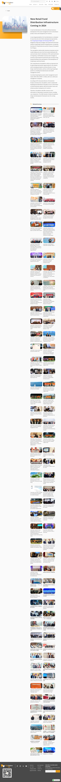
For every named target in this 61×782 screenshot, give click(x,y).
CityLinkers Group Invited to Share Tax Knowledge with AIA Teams (48, 506)
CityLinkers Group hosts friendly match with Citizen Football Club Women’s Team (36, 546)
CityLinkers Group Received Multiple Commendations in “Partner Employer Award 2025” (36, 327)
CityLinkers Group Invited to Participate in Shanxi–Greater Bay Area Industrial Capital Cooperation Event (49, 339)
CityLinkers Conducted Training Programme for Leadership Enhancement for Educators (49, 414)
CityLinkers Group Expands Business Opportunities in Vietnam (48, 607)
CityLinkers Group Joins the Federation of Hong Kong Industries (48, 518)
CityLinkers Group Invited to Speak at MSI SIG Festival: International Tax (35, 376)
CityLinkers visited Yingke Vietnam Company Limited (35, 670)
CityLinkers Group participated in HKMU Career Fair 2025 (49, 466)
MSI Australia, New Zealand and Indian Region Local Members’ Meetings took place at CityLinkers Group (48, 494)
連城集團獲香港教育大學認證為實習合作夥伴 (49, 585)
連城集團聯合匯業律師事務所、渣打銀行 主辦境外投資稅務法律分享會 (49, 629)
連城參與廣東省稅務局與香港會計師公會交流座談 (49, 701)
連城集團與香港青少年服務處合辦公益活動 (36, 607)
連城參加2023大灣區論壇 (48, 753)
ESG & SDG (41, 4)
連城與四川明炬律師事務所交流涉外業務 (36, 639)
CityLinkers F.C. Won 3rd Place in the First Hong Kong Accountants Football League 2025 (36, 364)
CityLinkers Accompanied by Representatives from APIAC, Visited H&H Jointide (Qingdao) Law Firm (49, 160)
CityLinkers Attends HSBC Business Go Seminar (35, 701)
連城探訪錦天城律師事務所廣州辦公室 (49, 650)
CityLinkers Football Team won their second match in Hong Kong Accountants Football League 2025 (48, 402)
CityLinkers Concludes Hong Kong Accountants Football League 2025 (48, 364)
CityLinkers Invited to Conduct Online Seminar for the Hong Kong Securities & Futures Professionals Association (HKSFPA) (49, 547)
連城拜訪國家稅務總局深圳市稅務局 (49, 711)
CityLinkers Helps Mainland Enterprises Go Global (35, 388)
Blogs (46, 4)
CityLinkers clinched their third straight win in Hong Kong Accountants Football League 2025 (35, 402)
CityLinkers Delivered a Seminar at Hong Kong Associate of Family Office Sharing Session (48, 377)
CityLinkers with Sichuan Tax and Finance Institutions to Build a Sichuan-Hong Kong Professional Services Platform (48, 131)
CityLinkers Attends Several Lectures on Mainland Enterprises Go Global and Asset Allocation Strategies (48, 352)
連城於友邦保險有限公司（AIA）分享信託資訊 (47, 618)
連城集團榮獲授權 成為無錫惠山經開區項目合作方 (36, 711)
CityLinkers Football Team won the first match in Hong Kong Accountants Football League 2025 (48, 440)
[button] (35, 4)
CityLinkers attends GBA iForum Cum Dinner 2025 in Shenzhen (48, 531)
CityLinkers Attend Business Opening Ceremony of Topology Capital (35, 691)
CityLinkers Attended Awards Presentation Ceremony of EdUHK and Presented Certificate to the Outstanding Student (49, 428)
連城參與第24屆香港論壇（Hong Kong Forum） (35, 742)
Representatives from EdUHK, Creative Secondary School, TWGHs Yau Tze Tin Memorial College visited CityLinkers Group (49, 481)
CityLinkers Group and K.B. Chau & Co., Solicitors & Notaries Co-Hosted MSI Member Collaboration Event (36, 339)
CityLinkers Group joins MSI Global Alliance (35, 732)
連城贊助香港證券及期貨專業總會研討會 (49, 639)
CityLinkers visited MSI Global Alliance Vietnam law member (36, 680)
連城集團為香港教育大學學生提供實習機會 (36, 618)
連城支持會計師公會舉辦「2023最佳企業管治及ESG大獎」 (36, 754)
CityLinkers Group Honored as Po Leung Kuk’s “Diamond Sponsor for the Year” (36, 260)
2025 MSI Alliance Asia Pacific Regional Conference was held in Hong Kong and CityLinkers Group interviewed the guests (36, 467)
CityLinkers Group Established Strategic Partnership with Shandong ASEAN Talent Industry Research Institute (48, 301)
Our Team (32, 767)
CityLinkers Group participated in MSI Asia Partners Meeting (35, 596)
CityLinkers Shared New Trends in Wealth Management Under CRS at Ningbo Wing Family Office (35, 217)
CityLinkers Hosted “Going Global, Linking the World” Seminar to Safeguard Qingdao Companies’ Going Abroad (35, 161)
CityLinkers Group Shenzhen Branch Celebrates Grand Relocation (36, 455)
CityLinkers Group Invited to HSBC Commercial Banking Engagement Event (35, 426)
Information (50, 4)
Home (30, 4)
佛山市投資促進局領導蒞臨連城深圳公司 (36, 660)
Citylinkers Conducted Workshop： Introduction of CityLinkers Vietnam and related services (48, 743)
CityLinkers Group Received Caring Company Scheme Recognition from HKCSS (48, 217)
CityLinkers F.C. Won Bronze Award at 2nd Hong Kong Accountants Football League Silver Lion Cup (49, 115)
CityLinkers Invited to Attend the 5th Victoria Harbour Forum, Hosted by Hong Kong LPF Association (36, 205)
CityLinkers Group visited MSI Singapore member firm (49, 660)
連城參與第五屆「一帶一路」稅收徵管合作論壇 (36, 585)
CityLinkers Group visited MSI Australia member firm (36, 351)
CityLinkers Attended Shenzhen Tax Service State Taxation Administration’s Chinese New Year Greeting (35, 519)
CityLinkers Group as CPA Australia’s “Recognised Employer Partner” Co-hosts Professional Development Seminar (35, 274)
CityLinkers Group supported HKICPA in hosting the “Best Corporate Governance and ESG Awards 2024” (49, 560)
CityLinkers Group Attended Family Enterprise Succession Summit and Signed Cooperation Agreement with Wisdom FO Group (36, 301)
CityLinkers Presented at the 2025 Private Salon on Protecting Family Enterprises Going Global (49, 314)
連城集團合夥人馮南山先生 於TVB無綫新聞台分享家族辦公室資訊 (36, 629)
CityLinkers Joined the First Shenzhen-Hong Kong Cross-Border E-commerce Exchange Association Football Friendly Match (49, 146)
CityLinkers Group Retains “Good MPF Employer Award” (49, 245)
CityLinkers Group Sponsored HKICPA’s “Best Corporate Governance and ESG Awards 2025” (49, 288)
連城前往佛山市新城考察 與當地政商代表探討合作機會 (36, 650)
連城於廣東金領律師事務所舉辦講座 (49, 670)
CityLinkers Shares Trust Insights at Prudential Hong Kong (48, 455)
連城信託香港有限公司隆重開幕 (49, 572)
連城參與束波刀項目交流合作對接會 (49, 680)
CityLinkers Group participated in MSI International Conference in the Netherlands (35, 574)
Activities (39, 767)
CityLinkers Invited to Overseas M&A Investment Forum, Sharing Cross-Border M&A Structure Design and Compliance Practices (36, 192)
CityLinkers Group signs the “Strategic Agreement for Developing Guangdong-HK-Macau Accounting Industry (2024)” (35, 561)
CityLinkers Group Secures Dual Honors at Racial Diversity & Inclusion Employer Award (48, 260)
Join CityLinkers (41, 765)
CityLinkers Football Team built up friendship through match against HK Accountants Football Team (35, 506)
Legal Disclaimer (33, 770)
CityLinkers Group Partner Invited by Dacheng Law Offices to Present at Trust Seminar (35, 288)
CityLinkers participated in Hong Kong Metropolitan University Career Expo (48, 691)
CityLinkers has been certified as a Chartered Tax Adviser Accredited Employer (36, 493)
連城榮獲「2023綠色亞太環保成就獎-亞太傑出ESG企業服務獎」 (49, 732)
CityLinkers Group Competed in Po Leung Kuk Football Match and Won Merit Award (36, 229)
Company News (33, 768)
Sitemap (39, 770)
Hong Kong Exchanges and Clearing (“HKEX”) (42, 40)
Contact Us (56, 4)
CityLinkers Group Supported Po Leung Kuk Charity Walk (49, 204)
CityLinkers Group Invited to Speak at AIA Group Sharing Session (35, 414)
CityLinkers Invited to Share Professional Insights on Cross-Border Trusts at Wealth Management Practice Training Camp (49, 192)
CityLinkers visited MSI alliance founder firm (34, 722)
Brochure (31, 765)
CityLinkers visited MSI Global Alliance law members (49, 722)
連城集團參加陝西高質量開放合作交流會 (49, 595)
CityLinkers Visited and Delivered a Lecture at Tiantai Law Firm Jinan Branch (36, 314)
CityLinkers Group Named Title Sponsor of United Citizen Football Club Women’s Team (48, 327)
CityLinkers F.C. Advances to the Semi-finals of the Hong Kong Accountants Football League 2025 (48, 389)
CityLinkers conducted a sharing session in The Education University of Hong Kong (36, 480)
